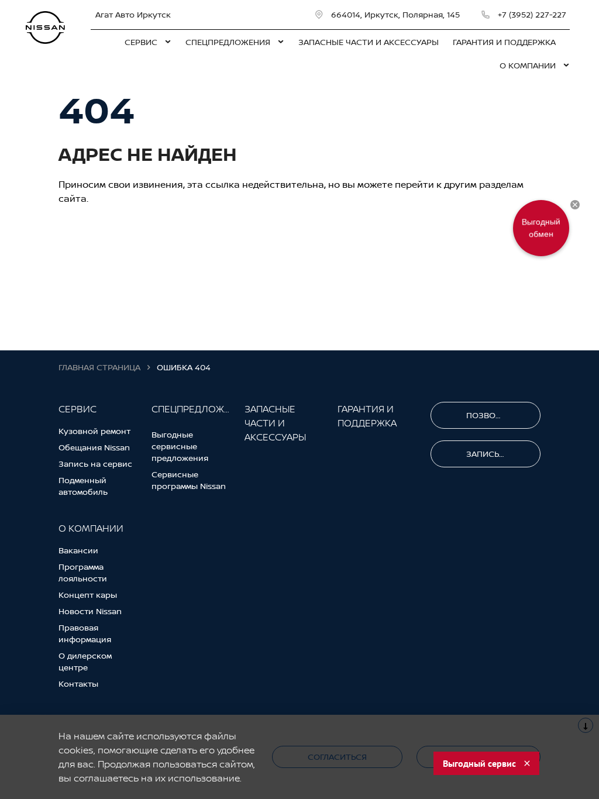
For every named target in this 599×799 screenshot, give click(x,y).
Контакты (78, 683)
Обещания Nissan (94, 447)
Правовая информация (84, 633)
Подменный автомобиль (83, 485)
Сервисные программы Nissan (189, 480)
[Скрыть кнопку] (575, 204)
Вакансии (78, 550)
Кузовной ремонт (94, 430)
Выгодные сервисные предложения (180, 446)
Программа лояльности (82, 572)
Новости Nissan (90, 611)
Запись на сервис (95, 463)
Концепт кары (87, 594)
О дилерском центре (85, 661)
